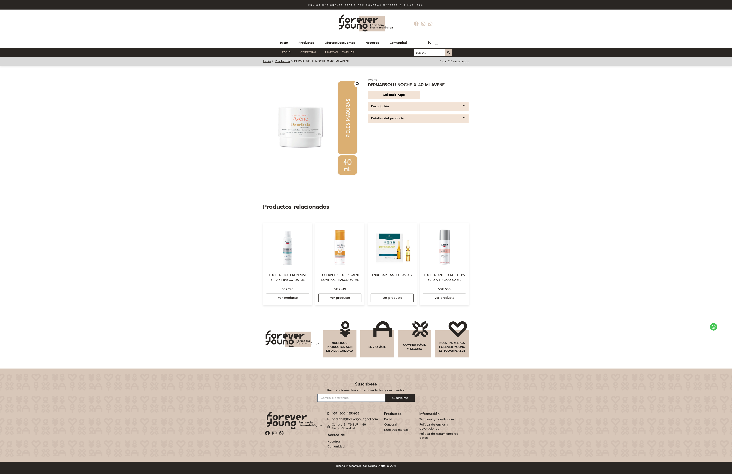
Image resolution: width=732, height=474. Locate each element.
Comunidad (398, 42)
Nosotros (372, 42)
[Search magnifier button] (448, 52)
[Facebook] (416, 23)
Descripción (380, 106)
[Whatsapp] (430, 23)
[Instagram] (423, 23)
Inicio (284, 42)
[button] (357, 83)
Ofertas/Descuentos (340, 42)
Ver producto (288, 297)
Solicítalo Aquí (394, 95)
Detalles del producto (387, 118)
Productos (306, 42)
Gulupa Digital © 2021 (382, 466)
